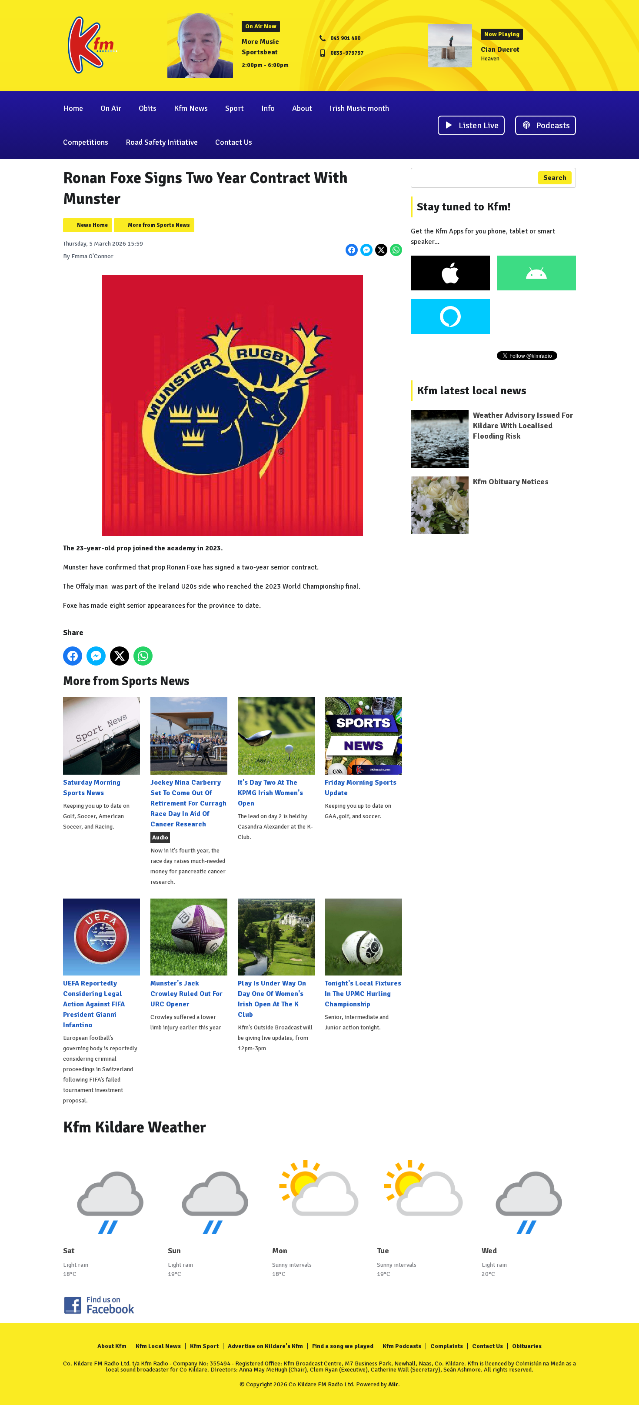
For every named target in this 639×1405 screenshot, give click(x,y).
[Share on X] (381, 250)
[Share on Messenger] (366, 250)
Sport (234, 108)
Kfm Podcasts (402, 1346)
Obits (147, 108)
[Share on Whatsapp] (396, 250)
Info (268, 108)
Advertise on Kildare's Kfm (265, 1346)
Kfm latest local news (471, 391)
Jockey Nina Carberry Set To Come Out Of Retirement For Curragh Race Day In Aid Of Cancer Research (188, 803)
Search (554, 177)
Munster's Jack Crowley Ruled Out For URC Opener (186, 994)
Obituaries (527, 1346)
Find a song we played (342, 1346)
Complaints (446, 1346)
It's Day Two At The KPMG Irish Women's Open (270, 792)
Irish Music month (359, 108)
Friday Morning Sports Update (360, 787)
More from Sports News (159, 225)
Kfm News (191, 108)
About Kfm (111, 1346)
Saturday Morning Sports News (91, 787)
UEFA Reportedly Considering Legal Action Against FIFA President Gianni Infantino (94, 1004)
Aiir (393, 1384)
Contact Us (233, 142)
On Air (110, 108)
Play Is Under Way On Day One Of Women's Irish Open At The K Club (272, 999)
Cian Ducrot (500, 49)
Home (73, 108)
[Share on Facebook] (352, 250)
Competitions (85, 142)
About (302, 108)
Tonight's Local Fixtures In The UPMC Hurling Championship (363, 994)
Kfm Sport (204, 1346)
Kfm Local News (158, 1346)
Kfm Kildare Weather (134, 1127)
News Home (92, 225)
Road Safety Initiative (162, 142)
